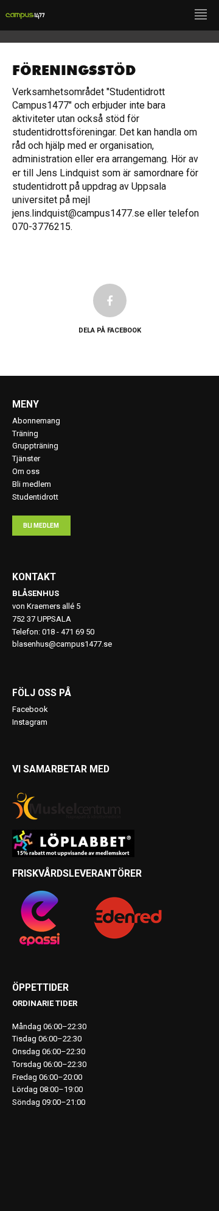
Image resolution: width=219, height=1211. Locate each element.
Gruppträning (35, 445)
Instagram (29, 722)
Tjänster (26, 458)
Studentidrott (35, 496)
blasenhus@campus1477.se (62, 644)
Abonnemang (36, 420)
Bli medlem (31, 484)
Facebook (30, 709)
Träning (25, 433)
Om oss (26, 471)
